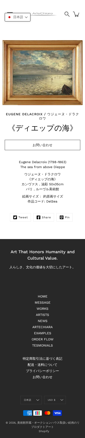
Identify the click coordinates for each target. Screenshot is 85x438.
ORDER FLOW (42, 339)
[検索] (67, 14)
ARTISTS (42, 315)
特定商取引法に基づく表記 (42, 358)
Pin (67, 217)
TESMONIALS (42, 345)
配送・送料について (42, 365)
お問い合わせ (42, 377)
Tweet (23, 217)
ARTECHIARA (42, 327)
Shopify (44, 431)
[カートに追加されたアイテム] (76, 14)
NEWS (42, 321)
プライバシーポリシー (42, 371)
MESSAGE (43, 302)
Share (46, 217)
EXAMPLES (42, 333)
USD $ (51, 399)
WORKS (42, 308)
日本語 (27, 399)
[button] (17, 17)
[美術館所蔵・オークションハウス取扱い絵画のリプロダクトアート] (42, 14)
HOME (42, 296)
